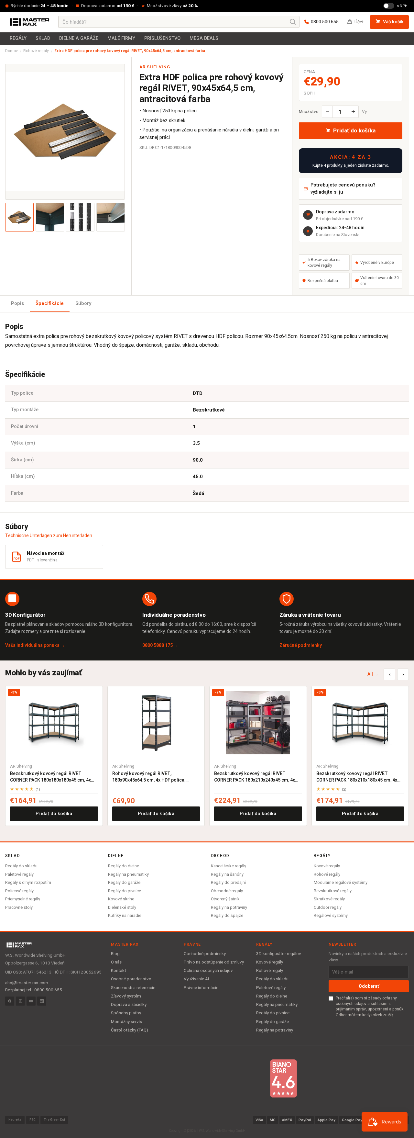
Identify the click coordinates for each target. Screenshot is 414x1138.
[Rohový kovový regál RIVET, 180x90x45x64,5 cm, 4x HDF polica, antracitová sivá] (156, 722)
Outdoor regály (328, 907)
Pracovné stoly (19, 907)
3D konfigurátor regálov (278, 954)
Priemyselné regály (22, 899)
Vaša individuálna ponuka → (35, 645)
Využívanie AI (196, 979)
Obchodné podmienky (205, 954)
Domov (11, 51)
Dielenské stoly (122, 907)
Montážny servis (126, 1022)
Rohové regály (36, 51)
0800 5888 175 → (160, 645)
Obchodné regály (227, 891)
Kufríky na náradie (124, 915)
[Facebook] (9, 1001)
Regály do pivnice (124, 891)
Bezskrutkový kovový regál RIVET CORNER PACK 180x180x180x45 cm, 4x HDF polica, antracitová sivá (50, 777)
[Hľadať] (293, 22)
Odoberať (369, 986)
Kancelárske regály (228, 866)
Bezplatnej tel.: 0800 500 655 (33, 990)
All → (372, 674)
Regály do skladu (21, 866)
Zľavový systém (126, 996)
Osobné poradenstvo (131, 979)
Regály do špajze (227, 915)
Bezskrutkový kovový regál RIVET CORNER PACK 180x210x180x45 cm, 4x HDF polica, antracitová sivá (356, 777)
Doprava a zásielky (129, 1004)
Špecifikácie (50, 303)
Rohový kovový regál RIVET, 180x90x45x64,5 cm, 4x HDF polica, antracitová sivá (148, 777)
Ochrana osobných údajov (208, 970)
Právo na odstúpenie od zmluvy (214, 962)
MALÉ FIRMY (121, 38)
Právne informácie (201, 988)
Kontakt (118, 970)
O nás (116, 962)
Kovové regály (327, 866)
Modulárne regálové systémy (340, 882)
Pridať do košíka (54, 813)
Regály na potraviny (229, 907)
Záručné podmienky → (303, 645)
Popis (17, 303)
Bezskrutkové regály (333, 891)
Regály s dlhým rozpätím (28, 882)
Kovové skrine (121, 899)
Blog (115, 954)
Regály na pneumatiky (128, 874)
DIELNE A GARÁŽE (78, 38)
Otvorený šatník (225, 899)
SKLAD (43, 38)
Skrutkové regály (329, 899)
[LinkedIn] (41, 1001)
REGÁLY (18, 38)
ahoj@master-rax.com (26, 983)
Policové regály (19, 891)
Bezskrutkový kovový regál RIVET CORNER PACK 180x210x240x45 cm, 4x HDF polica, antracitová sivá (254, 777)
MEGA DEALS (204, 38)
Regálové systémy (331, 915)
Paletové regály (19, 874)
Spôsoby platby (126, 1013)
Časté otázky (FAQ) (129, 1030)
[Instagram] (20, 1001)
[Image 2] (50, 217)
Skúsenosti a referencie (133, 988)
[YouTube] (31, 1001)
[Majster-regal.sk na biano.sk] (283, 1078)
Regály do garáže (124, 882)
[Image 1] (19, 217)
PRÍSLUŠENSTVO (162, 38)
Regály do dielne (123, 866)
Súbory (83, 303)
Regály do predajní (228, 882)
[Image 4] (110, 217)
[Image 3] (80, 217)
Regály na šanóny (227, 874)
